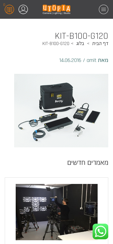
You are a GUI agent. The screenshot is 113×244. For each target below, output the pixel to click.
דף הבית (100, 43)
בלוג (80, 43)
